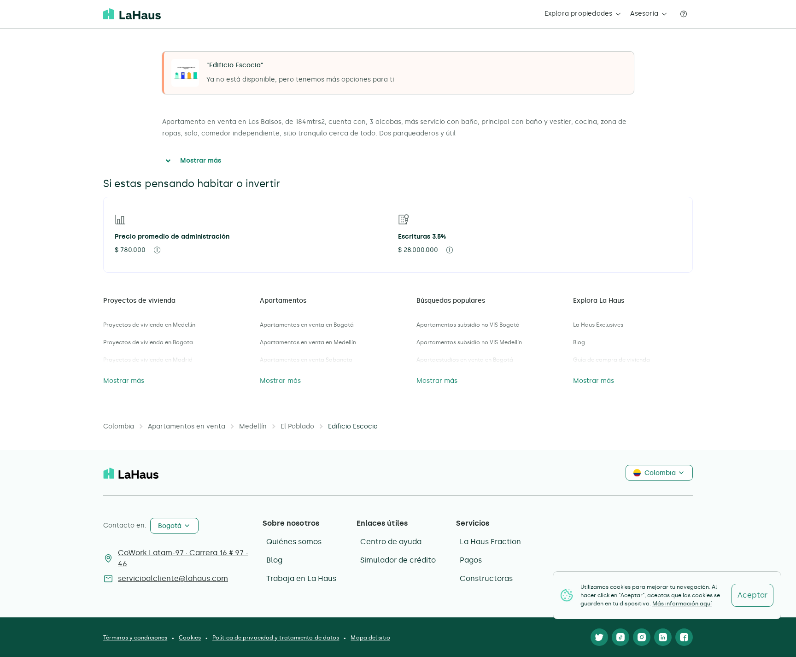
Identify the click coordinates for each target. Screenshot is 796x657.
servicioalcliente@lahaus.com (173, 578)
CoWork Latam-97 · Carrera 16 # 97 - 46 (183, 558)
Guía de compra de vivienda (611, 360)
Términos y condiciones (135, 637)
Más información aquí (682, 603)
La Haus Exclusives (598, 325)
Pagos (471, 560)
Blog (579, 342)
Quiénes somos (294, 541)
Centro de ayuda (390, 541)
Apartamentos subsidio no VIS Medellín (469, 342)
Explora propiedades (578, 14)
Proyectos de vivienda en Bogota (148, 342)
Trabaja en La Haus (301, 578)
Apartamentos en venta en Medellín (308, 342)
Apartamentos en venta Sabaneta (306, 360)
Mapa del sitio (370, 637)
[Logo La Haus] (132, 13)
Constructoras (486, 578)
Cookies (190, 637)
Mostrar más (200, 160)
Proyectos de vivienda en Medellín (149, 325)
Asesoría (644, 14)
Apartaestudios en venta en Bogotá (464, 360)
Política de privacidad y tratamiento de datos (275, 637)
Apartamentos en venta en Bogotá (307, 325)
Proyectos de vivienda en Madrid (148, 360)
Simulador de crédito (398, 560)
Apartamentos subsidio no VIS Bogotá (468, 325)
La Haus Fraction (490, 541)
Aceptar (752, 595)
